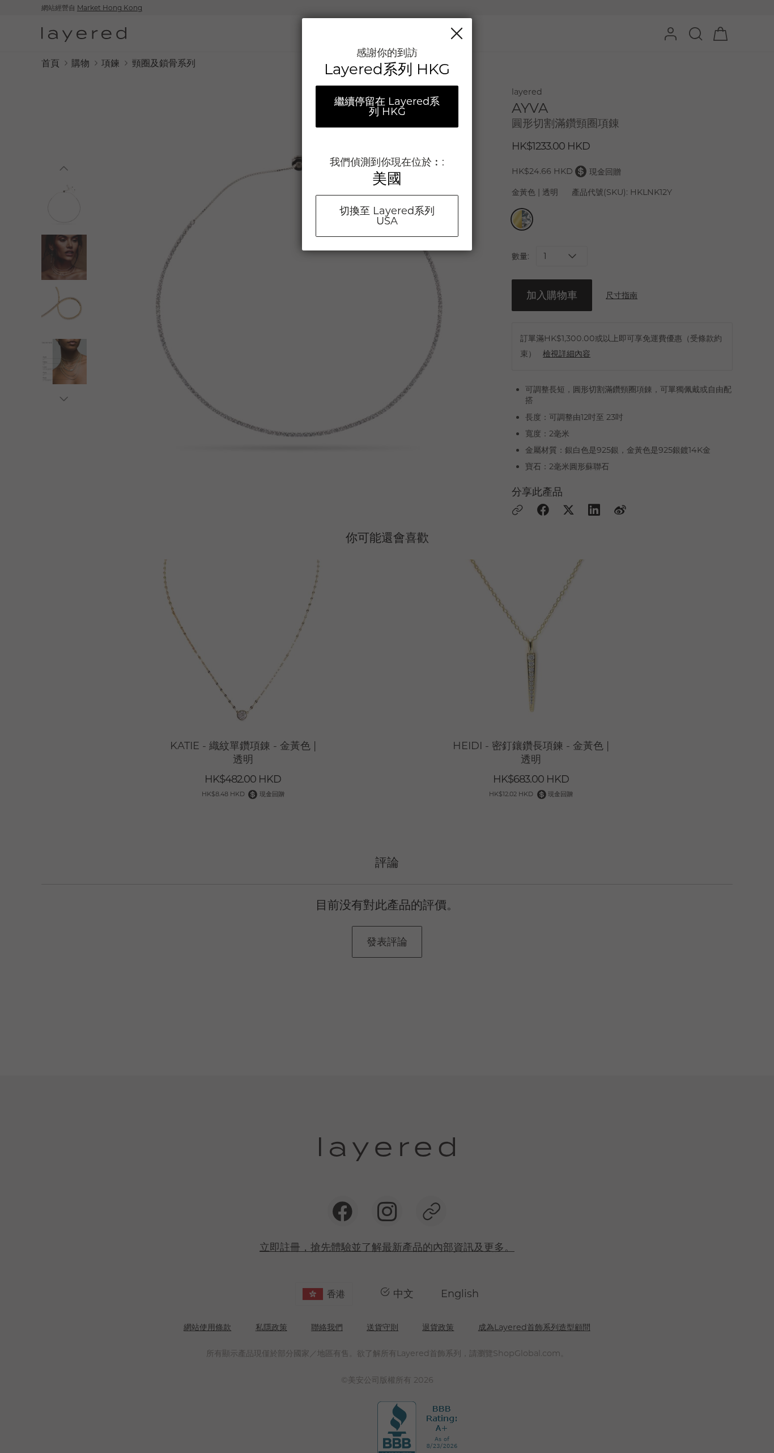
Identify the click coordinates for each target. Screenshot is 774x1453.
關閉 (456, 33)
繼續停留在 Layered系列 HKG (387, 106)
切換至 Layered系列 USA (387, 216)
